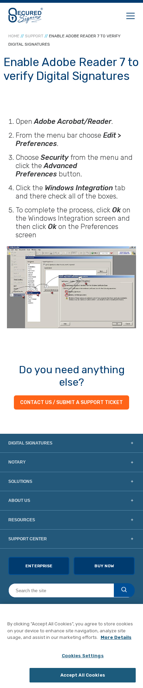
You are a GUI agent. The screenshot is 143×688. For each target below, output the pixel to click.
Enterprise (38, 565)
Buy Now (104, 565)
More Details (116, 637)
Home (13, 36)
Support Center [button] (27, 538)
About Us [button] (19, 500)
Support (34, 36)
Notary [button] (17, 462)
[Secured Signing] (25, 15)
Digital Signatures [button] (30, 443)
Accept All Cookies (82, 675)
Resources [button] (21, 519)
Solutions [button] (20, 481)
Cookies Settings (83, 655)
